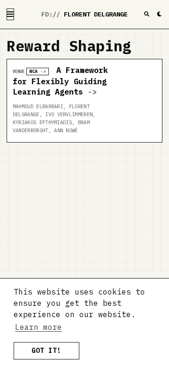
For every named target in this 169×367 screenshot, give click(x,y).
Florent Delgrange (96, 14)
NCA (33, 71)
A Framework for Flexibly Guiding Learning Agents (60, 81)
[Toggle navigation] (10, 14)
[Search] (147, 14)
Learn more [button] (38, 327)
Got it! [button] (46, 350)
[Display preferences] (159, 14)
